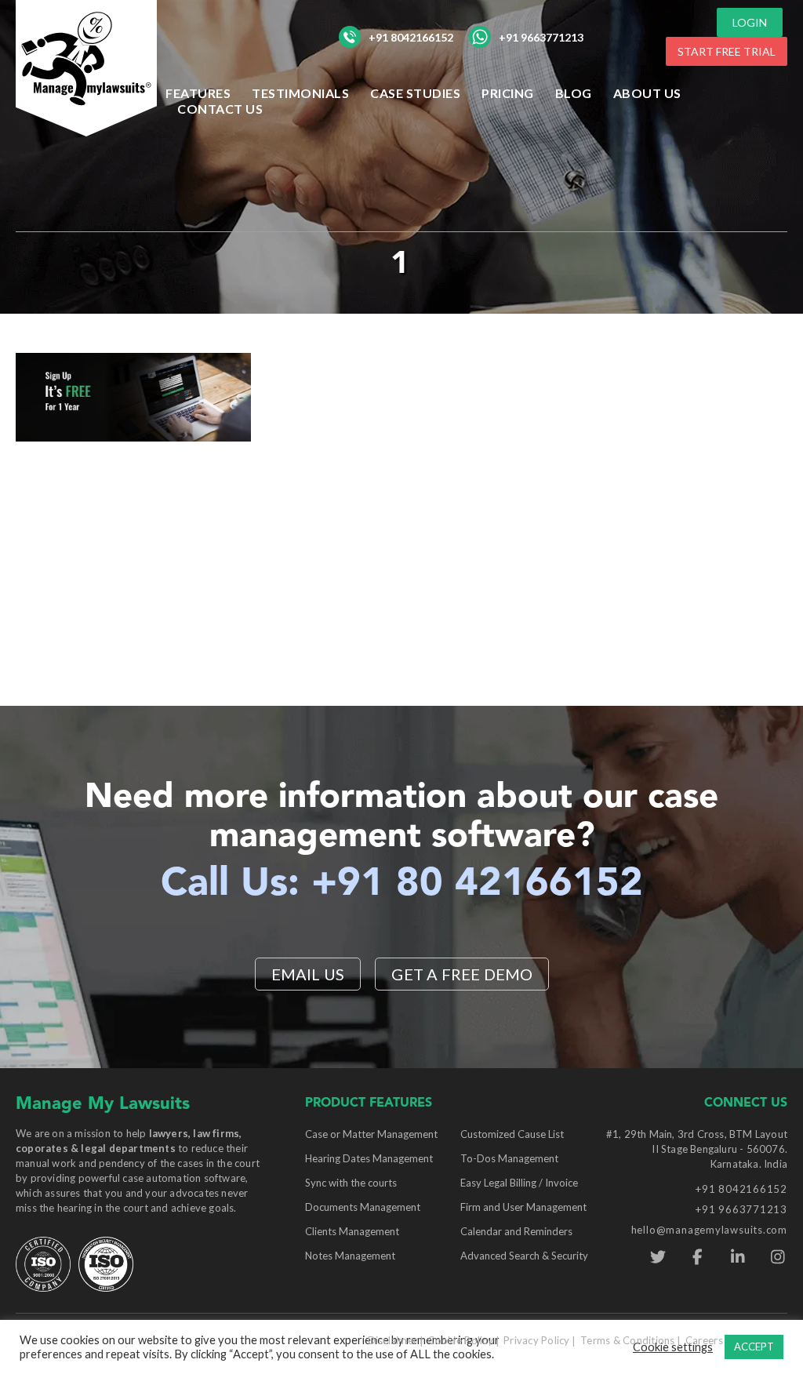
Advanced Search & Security (524, 1255)
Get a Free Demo (461, 974)
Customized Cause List (512, 1134)
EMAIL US (308, 974)
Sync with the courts (351, 1182)
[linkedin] (737, 1257)
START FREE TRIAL (727, 51)
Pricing (507, 92)
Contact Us (220, 108)
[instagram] (777, 1257)
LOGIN (749, 22)
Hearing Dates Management (369, 1158)
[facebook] (697, 1257)
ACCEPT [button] (754, 1346)
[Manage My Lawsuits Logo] (86, 66)
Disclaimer (393, 1340)
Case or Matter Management (371, 1134)
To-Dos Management (509, 1158)
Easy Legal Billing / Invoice (519, 1182)
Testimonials (300, 92)
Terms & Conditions (627, 1340)
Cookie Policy (459, 1340)
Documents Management (362, 1207)
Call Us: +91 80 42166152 (402, 884)
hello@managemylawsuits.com (709, 1229)
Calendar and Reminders (516, 1231)
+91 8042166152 (411, 37)
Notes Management (350, 1255)
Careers (704, 1340)
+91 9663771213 (541, 37)
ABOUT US (647, 92)
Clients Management (352, 1231)
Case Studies (415, 92)
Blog (573, 92)
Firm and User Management (523, 1207)
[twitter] (657, 1257)
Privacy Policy (536, 1340)
